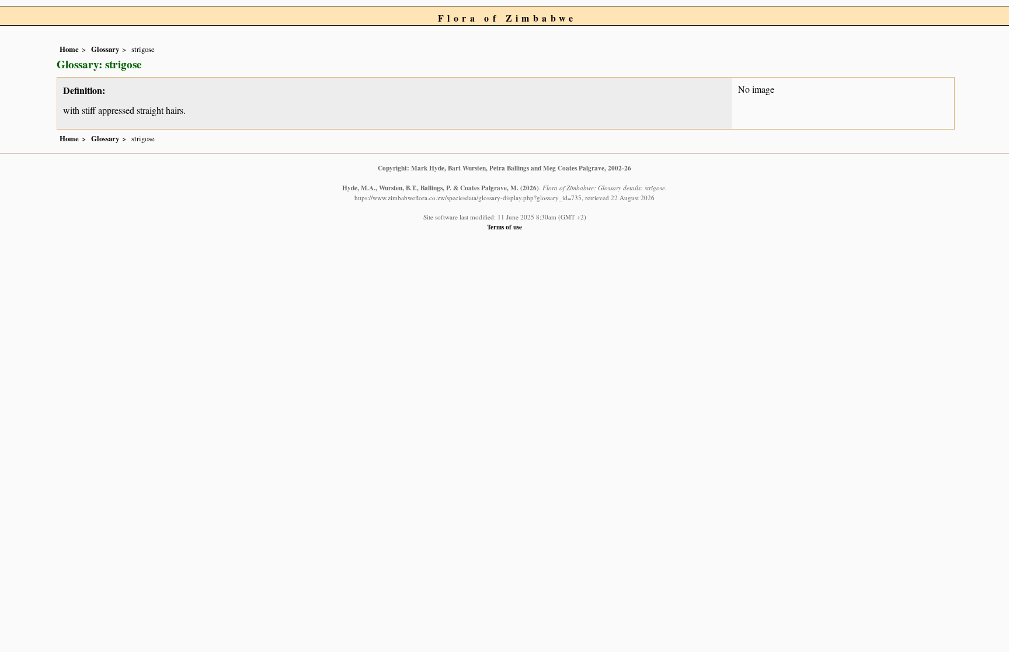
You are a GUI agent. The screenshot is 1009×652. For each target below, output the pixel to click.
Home (69, 49)
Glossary (105, 49)
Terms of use (504, 227)
